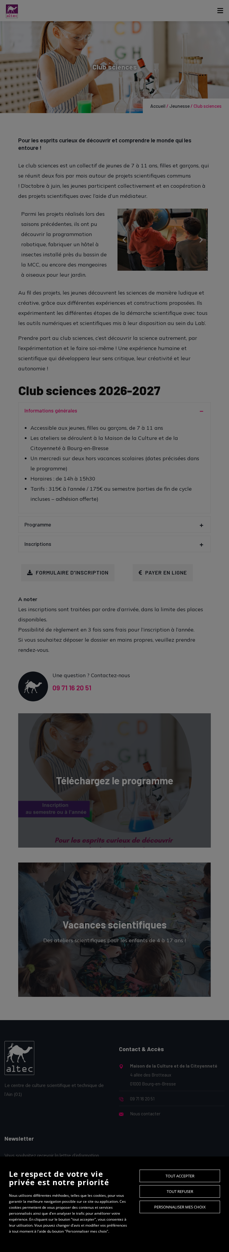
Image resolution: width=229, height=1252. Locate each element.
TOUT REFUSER (180, 1191)
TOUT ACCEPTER (179, 1176)
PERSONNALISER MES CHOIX (180, 1207)
